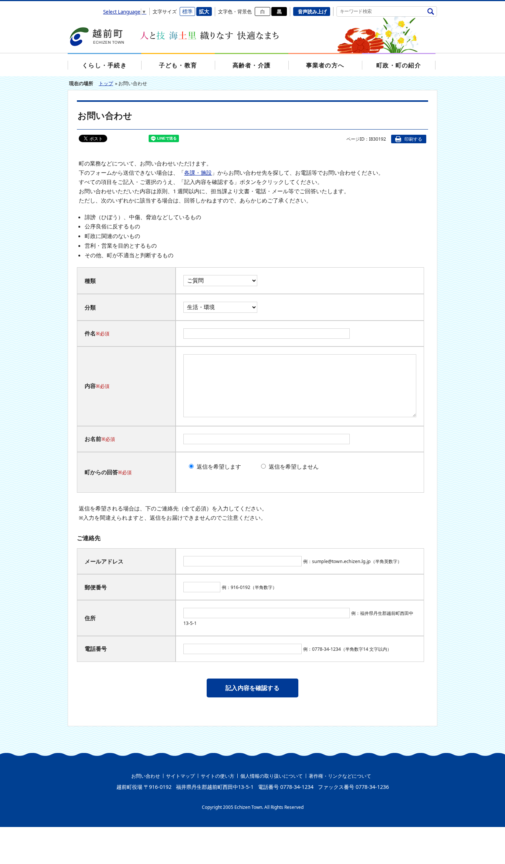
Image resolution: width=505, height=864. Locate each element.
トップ (106, 83)
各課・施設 (198, 172)
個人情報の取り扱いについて (271, 776)
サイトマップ (180, 776)
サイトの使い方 (217, 776)
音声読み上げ (312, 11)
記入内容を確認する (252, 687)
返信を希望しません (294, 466)
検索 (430, 11)
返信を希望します (219, 466)
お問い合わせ (145, 776)
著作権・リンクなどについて (340, 776)
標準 (187, 11)
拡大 (204, 11)
